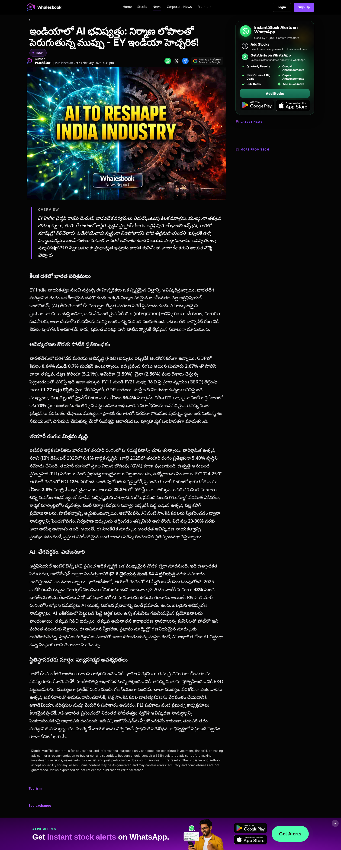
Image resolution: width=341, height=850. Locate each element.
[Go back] (29, 20)
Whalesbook (49, 7)
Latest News (252, 121)
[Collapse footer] (335, 823)
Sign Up (304, 7)
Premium (204, 6)
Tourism (35, 788)
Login (282, 7)
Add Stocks (275, 93)
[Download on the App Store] (293, 105)
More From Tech (255, 149)
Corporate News (179, 6)
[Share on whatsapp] (167, 61)
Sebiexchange (40, 805)
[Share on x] (176, 61)
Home (127, 6)
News (157, 6)
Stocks (142, 6)
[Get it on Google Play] (257, 105)
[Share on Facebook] (185, 61)
